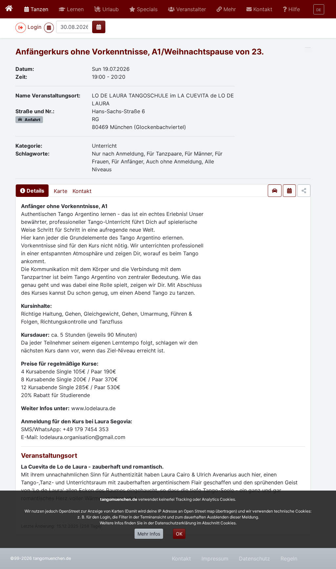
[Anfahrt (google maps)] (275, 190)
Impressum (214, 558)
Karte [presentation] (60, 191)
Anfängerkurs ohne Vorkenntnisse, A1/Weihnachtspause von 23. (139, 51)
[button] (71, 9)
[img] (98, 27)
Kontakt (82, 191)
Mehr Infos (148, 534)
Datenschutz (254, 558)
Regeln (289, 558)
